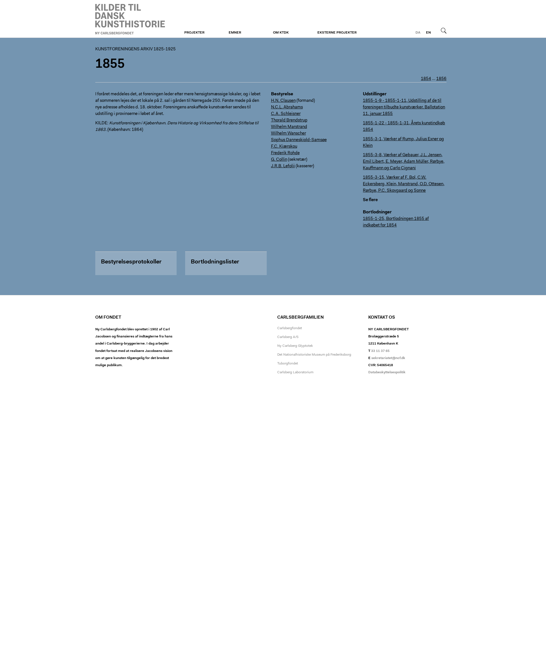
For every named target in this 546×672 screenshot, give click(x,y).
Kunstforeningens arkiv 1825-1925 (135, 49)
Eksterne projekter (337, 32)
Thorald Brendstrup (289, 120)
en (428, 32)
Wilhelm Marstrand (289, 127)
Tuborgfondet (287, 363)
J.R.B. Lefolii (283, 166)
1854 (426, 79)
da (417, 32)
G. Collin (279, 160)
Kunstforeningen (130, 19)
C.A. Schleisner (286, 114)
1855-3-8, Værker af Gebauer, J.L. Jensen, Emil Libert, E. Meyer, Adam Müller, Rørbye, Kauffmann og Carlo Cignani (403, 161)
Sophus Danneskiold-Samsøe (299, 140)
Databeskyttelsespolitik (387, 372)
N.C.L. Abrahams (287, 107)
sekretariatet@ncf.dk (388, 358)
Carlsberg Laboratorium (295, 372)
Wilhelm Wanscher (288, 133)
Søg (444, 30)
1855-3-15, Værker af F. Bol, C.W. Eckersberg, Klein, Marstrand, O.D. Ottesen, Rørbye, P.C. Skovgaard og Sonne (403, 184)
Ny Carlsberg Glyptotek (295, 346)
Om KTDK (281, 32)
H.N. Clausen (283, 101)
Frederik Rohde (285, 153)
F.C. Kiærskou (284, 147)
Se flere (370, 200)
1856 (441, 79)
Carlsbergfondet (289, 328)
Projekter (194, 32)
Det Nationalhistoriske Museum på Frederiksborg (314, 354)
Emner (235, 32)
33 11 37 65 (380, 351)
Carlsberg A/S (288, 337)
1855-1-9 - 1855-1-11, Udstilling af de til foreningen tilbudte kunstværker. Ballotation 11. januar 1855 (404, 107)
